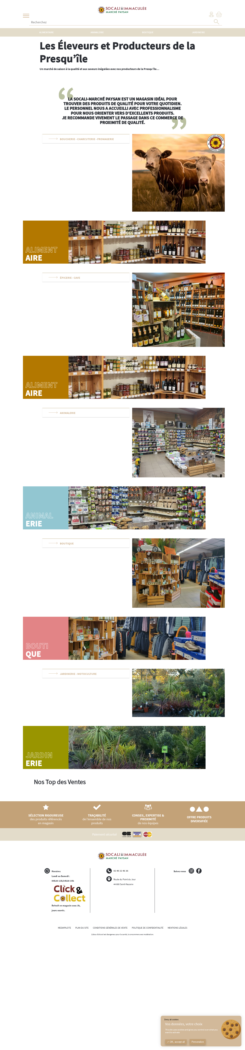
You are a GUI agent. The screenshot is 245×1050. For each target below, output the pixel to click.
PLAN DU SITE (82, 927)
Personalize (198, 1041)
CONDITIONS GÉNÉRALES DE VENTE (110, 927)
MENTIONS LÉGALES (177, 927)
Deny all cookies (171, 1019)
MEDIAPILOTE (64, 927)
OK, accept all (177, 1041)
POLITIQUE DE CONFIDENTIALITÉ (147, 927)
